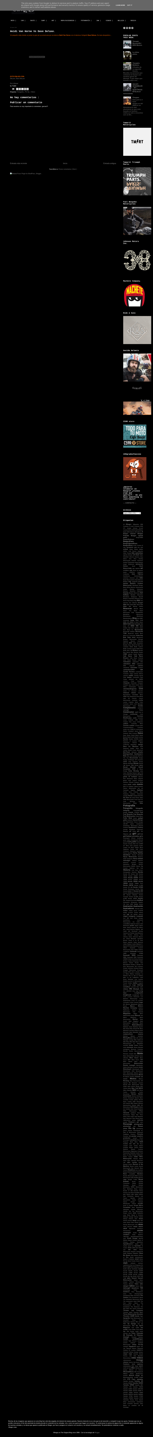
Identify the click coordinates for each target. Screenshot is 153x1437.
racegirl (126, 1145)
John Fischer (128, 935)
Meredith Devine (138, 1032)
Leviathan (127, 987)
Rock (126, 1174)
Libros (126, 989)
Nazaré (125, 1084)
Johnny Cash (138, 935)
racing (136, 1145)
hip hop (140, 868)
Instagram (132, 916)
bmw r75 (127, 626)
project (136, 1138)
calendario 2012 (130, 664)
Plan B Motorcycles (130, 1132)
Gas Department (128, 822)
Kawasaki (133, 951)
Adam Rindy (134, 549)
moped (131, 1053)
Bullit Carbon (138, 646)
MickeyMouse (128, 1038)
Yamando (126, 1400)
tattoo (132, 1286)
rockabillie (133, 1174)
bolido (137, 628)
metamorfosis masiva (133, 1034)
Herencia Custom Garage (133, 862)
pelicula (140, 1120)
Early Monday (134, 771)
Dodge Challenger (129, 759)
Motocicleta (128, 1063)
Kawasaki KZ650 (136, 953)
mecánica (132, 1030)
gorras (125, 841)
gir (131, 834)
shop (135, 1220)
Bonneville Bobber (129, 631)
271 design (128, 528)
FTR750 (137, 812)
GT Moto (126, 845)
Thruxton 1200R (129, 1316)
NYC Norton (127, 1103)
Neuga (138, 1086)
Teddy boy (138, 1290)
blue (138, 618)
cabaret (130, 654)
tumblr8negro (138, 1339)
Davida (126, 739)
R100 (141, 1142)
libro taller (140, 987)
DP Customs (139, 759)
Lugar (141, 1002)
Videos (33, 92)
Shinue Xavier (138, 1217)
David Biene (135, 735)
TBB (141, 1288)
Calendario (128, 662)
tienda (137, 1316)
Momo (136, 1047)
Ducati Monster (131, 767)
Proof (141, 1138)
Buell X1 (135, 645)
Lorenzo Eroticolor (134, 996)
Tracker (132, 1331)
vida (131, 1356)
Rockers (140, 1174)
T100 (141, 1276)
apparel (137, 568)
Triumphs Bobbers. (136, 64)
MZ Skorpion (134, 1083)
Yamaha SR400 (138, 1383)
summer (140, 1263)
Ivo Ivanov (137, 923)
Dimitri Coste (132, 750)
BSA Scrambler (138, 643)
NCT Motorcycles (134, 1084)
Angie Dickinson (129, 564)
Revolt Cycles (134, 1166)
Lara (136, 979)
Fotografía (129, 808)
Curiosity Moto (137, 723)
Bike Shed (130, 604)
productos (128, 1138)
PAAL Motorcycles (131, 1111)
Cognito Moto (134, 702)
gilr (139, 831)
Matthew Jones (128, 1026)
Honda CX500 (138, 887)
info (125, 914)
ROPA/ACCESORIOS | (68, 20)
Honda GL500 (138, 891)
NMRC (134, 1090)
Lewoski (134, 987)
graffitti (134, 842)
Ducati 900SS (139, 765)
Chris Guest (136, 685)
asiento (141, 570)
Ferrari (130, 795)
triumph (127, 1337)
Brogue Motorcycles (130, 639)
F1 (127, 786)
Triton (133, 1333)
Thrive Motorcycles (130, 1314)
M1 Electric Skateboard (130, 1004)
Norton (134, 1094)
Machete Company (131, 1008)
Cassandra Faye (138, 677)
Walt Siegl (135, 1366)
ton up (141, 1321)
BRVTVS (126, 643)
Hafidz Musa (139, 847)
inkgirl (126, 916)
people (125, 1122)
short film (140, 1220)
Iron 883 (126, 918)
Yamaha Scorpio (128, 1381)
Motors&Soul (127, 1074)
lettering (140, 985)
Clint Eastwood (131, 696)
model (131, 1045)
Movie (141, 1075)
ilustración (138, 906)
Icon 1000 (130, 904)
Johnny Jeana (128, 936)
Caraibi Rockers (129, 672)
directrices (140, 750)
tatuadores (135, 1288)
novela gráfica (134, 1099)
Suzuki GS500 (128, 1272)
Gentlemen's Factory (135, 827)
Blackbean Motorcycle (133, 614)
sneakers (127, 1234)
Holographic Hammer (130, 872)
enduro (135, 780)
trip (130, 1333)
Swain (135, 1276)
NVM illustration (138, 1101)
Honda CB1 (135, 874)
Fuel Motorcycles (129, 816)
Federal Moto (138, 792)
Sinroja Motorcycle (129, 1224)
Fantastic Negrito (130, 790)
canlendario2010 (131, 670)
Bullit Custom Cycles (130, 648)
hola (133, 870)
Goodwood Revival (137, 840)
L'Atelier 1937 (139, 972)
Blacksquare (130, 616)
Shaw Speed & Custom (135, 1215)
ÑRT (132, 1103)
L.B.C (133, 972)
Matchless (127, 1025)
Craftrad (131, 720)
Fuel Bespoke (128, 814)
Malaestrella (127, 1015)
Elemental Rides (132, 778)
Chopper (136, 97)
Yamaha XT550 (128, 1396)
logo (137, 991)
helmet (140, 858)
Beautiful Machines (136, 591)
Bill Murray (134, 606)
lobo (134, 991)
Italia (132, 923)
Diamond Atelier (129, 748)
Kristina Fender (138, 968)
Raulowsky (126, 1153)
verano (141, 1352)
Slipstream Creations (136, 1228)
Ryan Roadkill (135, 1192)
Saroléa (134, 1198)
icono (136, 904)
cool (137, 712)
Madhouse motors (131, 1010)
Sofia (135, 1234)
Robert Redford (128, 1172)
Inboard (137, 908)
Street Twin (139, 1261)
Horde (135, 900)
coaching (135, 700)
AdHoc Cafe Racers (130, 551)
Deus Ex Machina (131, 746)
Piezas (140, 1126)
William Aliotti (129, 1373)
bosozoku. (132, 635)
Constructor (129, 712)
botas (138, 635)
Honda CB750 (128, 885)
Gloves (134, 838)
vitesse (126, 1362)
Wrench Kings (135, 1375)
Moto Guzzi (134, 1058)
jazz (124, 929)
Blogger (97, 1432)
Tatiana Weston (129, 1284)
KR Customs (139, 966)
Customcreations (130, 727)
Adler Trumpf (127, 553)
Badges (125, 581)
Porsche (140, 1134)
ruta (129, 1192)
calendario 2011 (138, 661)
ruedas (141, 1189)
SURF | (44, 20)
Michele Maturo (130, 1036)
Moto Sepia (138, 1061)
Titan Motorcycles (135, 1318)
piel (135, 1126)
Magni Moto (138, 1013)
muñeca (132, 1076)
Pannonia (140, 1112)
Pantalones (127, 1114)
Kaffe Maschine (134, 946)
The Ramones (136, 1306)
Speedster (140, 1242)
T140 (125, 1278)
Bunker (141, 650)
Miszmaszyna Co (130, 1043)
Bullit (132, 646)
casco (130, 677)
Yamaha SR (138, 1381)
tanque (126, 1282)
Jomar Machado (131, 938)
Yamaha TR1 (128, 1387)
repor (129, 1160)
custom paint (139, 725)
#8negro (129, 524)
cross (135, 721)
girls (141, 836)
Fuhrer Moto (139, 816)
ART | (54, 20)
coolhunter (135, 714)
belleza (127, 595)
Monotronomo (138, 1051)
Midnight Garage (128, 1040)
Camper (140, 667)
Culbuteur (140, 721)
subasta (134, 1263)
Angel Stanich (139, 562)
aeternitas (139, 553)
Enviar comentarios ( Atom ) (68, 169)
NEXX (141, 1088)
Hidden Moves (136, 866)
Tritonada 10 (131, 1335)
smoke (140, 1230)
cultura (127, 723)
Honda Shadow (133, 894)
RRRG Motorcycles (137, 1187)
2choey (136, 528)
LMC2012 (129, 991)
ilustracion (128, 906)
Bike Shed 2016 (138, 604)
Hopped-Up (129, 900)
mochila (126, 1045)
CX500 (132, 729)
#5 (124, 524)
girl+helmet (127, 836)
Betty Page (133, 600)
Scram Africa (138, 1205)
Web (133, 1368)
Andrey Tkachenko (129, 562)
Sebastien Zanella (130, 1209)
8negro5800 (139, 537)
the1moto (140, 1308)
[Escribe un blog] (20, 89)
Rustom (136, 1190)
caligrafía (133, 665)
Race (141, 1143)
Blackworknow (127, 618)
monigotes (127, 1049)
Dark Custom (133, 733)
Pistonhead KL (138, 1130)
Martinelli (136, 1023)
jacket (132, 925)
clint (125, 696)
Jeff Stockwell (133, 931)
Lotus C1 (134, 1000)
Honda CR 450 (128, 887)
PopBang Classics (130, 1134)
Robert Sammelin (138, 1172)
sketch (140, 1226)
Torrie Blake (132, 1329)
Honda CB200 (133, 876)
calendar (140, 660)
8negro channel (130, 533)
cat (137, 679)
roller (132, 1177)
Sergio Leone (128, 1213)
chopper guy (127, 685)
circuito (140, 691)
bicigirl (140, 602)
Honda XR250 (133, 898)
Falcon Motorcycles (130, 788)
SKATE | (33, 20)
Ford (136, 799)
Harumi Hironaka (137, 855)
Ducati (136, 763)
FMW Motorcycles (128, 799)
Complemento (130, 708)
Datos (140, 733)
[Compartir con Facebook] (25, 89)
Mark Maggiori (134, 1021)
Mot (135, 1053)
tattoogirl (127, 1288)
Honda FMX (139, 889)
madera (141, 1008)
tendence (127, 1292)
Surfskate (135, 1269)
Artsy (135, 570)
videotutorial (129, 1360)
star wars (133, 1249)
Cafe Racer (128, 656)
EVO (124, 786)
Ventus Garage (134, 1352)
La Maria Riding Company (132, 974)
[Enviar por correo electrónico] (17, 89)
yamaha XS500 (128, 1392)
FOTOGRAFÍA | (86, 20)
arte (131, 570)
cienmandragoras (131, 689)
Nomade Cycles (137, 1092)
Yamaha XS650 (138, 1392)
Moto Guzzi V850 (137, 1059)
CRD (137, 720)
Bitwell (137, 608)
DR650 (125, 761)
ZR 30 (140, 1405)
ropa (125, 1179)
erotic (130, 784)
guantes (136, 845)
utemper (126, 1346)
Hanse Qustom (128, 853)
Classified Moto (137, 694)
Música (141, 1078)
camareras (126, 667)
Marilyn (136, 1019)
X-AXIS (136, 1377)
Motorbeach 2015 (137, 1069)
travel (141, 1331)
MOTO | (13, 20)
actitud (126, 549)
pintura (130, 1130)
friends (131, 812)
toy (125, 1331)
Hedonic (140, 856)
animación (139, 564)
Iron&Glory (130, 920)
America (137, 557)
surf (129, 1267)
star (125, 1249)
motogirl (132, 1065)
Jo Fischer (131, 933)
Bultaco (136, 650)
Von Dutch (136, 1362)
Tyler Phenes (133, 1341)
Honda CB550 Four (136, 883)
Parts (141, 1114)
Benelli (141, 596)
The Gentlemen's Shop (136, 1297)
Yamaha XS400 (128, 1390)
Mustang (126, 1081)
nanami (141, 1083)
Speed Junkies (132, 1240)
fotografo (139, 808)
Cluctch (135, 698)
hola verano (139, 870)
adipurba (140, 551)
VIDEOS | (109, 20)
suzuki (140, 1269)
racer (131, 1145)
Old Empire (134, 1107)
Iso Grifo (137, 922)
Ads (133, 553)
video (134, 1358)
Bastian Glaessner (136, 589)
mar (142, 1015)
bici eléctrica (133, 602)
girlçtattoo (136, 836)
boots (137, 633)
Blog (134, 618)
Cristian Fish (128, 721)
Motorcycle (130, 1073)
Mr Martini (126, 1076)
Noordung (127, 1094)
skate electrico (128, 1226)
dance (137, 731)
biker (126, 606)
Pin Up (27, 92)
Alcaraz (130, 555)
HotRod (140, 900)
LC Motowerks (137, 981)
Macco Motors (136, 1006)
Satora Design (130, 1201)
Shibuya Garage (128, 1217)
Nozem (141, 1099)
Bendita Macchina (137, 595)
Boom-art (131, 633)
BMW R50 (140, 624)
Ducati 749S (130, 765)
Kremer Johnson (128, 968)
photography (138, 1124)
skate (140, 1224)
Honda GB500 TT (128, 891)
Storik (132, 1257)
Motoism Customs (133, 1067)
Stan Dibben (139, 1247)
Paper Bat (135, 1114)
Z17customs (132, 1401)
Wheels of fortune (136, 1370)
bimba (141, 606)
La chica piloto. (136, 53)
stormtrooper (139, 1257)
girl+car (140, 834)
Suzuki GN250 (138, 1270)
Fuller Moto (128, 818)
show (125, 1222)
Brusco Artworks (137, 641)
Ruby (136, 1189)
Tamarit (134, 1278)
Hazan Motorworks (130, 857)
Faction (140, 786)
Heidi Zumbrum (128, 858)
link (141, 989)
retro (129, 1162)
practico (140, 1136)
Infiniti (141, 912)
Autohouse (128, 576)
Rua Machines (128, 1189)
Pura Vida (140, 1140)
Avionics (133, 578)
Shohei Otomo (128, 1220)
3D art (130, 530)
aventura (126, 578)
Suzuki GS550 (138, 1272)
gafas (125, 820)
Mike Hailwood (138, 1040)
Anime (127, 566)
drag (130, 761)
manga (133, 1015)
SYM (138, 1276)
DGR (141, 746)
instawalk (139, 916)
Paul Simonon (127, 1118)
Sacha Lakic (130, 1194)
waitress (140, 1364)
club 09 (127, 698)
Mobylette (140, 1043)
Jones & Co (133, 940)
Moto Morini (128, 1061)
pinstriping (139, 1128)
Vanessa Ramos (131, 1348)
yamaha (140, 1379)
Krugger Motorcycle (130, 970)
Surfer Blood (127, 1269)
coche (141, 700)
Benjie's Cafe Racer (129, 598)
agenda (125, 555)
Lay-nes (130, 981)
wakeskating (127, 1366)
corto (135, 718)
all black (136, 555)
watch (141, 1366)
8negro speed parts (133, 536)
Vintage (139, 1360)
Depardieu (134, 744)
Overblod (140, 1109)
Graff (129, 842)
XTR (125, 1379)
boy (141, 635)
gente (133, 824)
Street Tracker (132, 1261)
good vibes (127, 840)
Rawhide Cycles (135, 1153)
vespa (126, 1354)
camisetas (134, 667)
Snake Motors (138, 1232)
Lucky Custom (134, 1002)
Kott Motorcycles (129, 966)
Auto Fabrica (137, 574)
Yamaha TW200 (138, 1387)
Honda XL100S (134, 896)
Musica (134, 1079)
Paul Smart (136, 1118)
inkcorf (141, 914)
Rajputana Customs (137, 1151)
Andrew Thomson (137, 560)
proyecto (134, 1140)
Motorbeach (127, 1069)
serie (135, 1213)
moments (130, 1047)
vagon (138, 1346)
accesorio (130, 547)
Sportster (138, 1246)
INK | (98, 20)
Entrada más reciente (18, 163)
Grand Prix (140, 841)
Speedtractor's (129, 1244)
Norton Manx (139, 1098)
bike (125, 604)
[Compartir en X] (22, 89)
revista (135, 1162)
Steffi (125, 1253)
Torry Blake (139, 1329)
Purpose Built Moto (131, 1142)
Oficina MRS (136, 1105)
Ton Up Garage (130, 1324)
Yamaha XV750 (138, 1398)
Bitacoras (128, 608)
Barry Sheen (127, 587)
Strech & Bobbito (129, 1259)
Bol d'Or (131, 628)
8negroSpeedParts (130, 543)
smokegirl (128, 1232)
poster (134, 1136)
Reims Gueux (128, 1156)
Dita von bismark (132, 756)
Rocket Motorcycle (129, 1175)
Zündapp (126, 1407)
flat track (133, 797)
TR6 (128, 1331)
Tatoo (137, 1284)
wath (124, 1368)
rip (137, 1170)
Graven (125, 843)
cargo (132, 673)
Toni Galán (136, 1327)
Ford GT (140, 799)
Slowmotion (130, 1230)
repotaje (134, 1160)
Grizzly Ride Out (133, 843)
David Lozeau (139, 737)
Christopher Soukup (136, 686)
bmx (141, 626)
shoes (141, 1218)
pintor (125, 1130)
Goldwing (140, 838)
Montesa (126, 1053)
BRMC (134, 637)
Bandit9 (140, 581)
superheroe (126, 1265)
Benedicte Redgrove (131, 596)
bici (139, 600)
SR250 (130, 1247)
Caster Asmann (129, 679)
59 (138, 530)
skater (135, 1226)
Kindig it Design (136, 964)
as (138, 570)
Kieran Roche (135, 962)
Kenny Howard (138, 959)
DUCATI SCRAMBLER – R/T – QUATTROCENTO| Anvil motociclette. (132, 88)
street (137, 1259)
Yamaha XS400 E (138, 1390)
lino (124, 991)
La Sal (133, 975)
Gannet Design (138, 820)
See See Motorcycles (136, 1211)
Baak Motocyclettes (129, 579)
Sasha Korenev (137, 1200)
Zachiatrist (140, 1401)
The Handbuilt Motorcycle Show (133, 1299)
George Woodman (130, 829)
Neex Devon (132, 1086)
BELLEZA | (122, 20)
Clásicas (127, 693)
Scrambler (127, 1207)
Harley (135, 853)
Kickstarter (135, 961)
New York (135, 1088)
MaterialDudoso (137, 1025)
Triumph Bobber (137, 1337)
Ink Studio (135, 914)
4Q (136, 530)
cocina (126, 702)
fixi (124, 797)
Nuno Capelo (128, 1101)
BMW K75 (126, 622)
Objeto (136, 1103)
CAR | (23, 20)
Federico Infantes (130, 794)
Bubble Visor (127, 645)
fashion (140, 790)
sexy (125, 1215)
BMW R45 (134, 624)
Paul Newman (139, 1116)
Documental (134, 758)
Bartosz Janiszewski (137, 587)
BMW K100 (139, 620)
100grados (136, 524)
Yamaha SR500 (129, 1385)
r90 (138, 1143)
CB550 (141, 679)
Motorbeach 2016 (129, 1071)
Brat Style (127, 637)
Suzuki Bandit (128, 1270)
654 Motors (138, 532)
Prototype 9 (127, 1140)
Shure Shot (131, 1222)
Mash (141, 1023)
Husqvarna (127, 902)
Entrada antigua (109, 163)
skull (126, 1228)
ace (136, 547)
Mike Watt (133, 1041)
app (133, 568)
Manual (138, 1015)
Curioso (126, 725)
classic (134, 693)
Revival (141, 1162)
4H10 (133, 530)
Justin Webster (137, 944)
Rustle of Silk (128, 1190)
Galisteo (130, 820)
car (141, 669)
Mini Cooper (139, 1041)
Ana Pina (134, 558)
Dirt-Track (127, 752)
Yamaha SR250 (128, 1383)
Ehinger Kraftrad (132, 774)
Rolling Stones (138, 1177)
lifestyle (136, 989)
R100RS (126, 1143)
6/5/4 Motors (131, 532)
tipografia (126, 1318)
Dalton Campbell (129, 731)
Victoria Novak (138, 1354)
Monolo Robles (128, 1051)
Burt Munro (127, 652)
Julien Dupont (127, 944)
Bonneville (139, 630)
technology (128, 1290)
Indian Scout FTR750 (136, 910)
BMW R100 (127, 624)
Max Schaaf (133, 1028)
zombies (134, 1405)
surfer (141, 1267)
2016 (141, 526)
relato (136, 1156)
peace (134, 1120)
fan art (140, 788)
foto (141, 803)
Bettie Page (126, 600)
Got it (129, 5)
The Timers (133, 1308)
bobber (125, 628)
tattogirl (126, 1286)
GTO (132, 845)
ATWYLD (133, 572)
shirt (137, 1218)
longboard (127, 995)
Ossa (136, 1109)
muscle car (139, 1076)
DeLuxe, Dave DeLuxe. (17, 78)
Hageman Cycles (129, 849)
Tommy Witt (134, 1321)
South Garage (133, 1238)
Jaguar (137, 925)
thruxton (140, 1314)
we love (128, 1368)
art (141, 568)
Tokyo (135, 1320)
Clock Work (139, 696)
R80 (135, 1143)
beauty (126, 593)
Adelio (141, 549)
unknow (134, 1342)
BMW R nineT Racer (136, 622)
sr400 (134, 1247)
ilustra (141, 904)
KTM (129, 972)
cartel (131, 675)
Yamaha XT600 (138, 1396)
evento (140, 784)
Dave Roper (127, 735)
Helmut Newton (137, 860)
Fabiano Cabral (134, 786)
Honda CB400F (133, 879)
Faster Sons (128, 792)
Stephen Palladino (133, 1253)
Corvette (140, 718)
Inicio (65, 163)
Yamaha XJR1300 (138, 1389)
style (127, 1263)
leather (135, 983)
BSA (131, 643)
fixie (128, 797)
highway (133, 868)
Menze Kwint (139, 1030)
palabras (134, 1112)
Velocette (126, 1352)
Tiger (141, 1316)
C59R (125, 654)
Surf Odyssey (135, 1267)
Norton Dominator (137, 1096)
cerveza (127, 681)
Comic (140, 706)
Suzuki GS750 (128, 1274)
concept (131, 710)
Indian (126, 910)
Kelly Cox (131, 959)
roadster (140, 1170)
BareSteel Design (138, 585)
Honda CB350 (133, 878)
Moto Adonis (127, 1056)
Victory (126, 1356)
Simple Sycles (139, 1222)
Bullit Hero (140, 648)
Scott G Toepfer (128, 1205)
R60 (131, 1143)
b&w (141, 578)
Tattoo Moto (139, 1286)
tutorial (125, 1341)
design (140, 744)
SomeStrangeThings (137, 1236)
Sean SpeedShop (137, 1207)
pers (141, 1122)
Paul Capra (131, 1116)
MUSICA (133, 20)
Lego (134, 985)
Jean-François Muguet (133, 929)
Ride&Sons (132, 1170)
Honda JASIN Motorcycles (131, 893)
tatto (141, 1284)
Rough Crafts (133, 1179)
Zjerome (137, 1403)
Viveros (131, 1362)
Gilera (135, 831)
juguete (130, 942)
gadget (140, 818)
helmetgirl (127, 860)
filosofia (140, 795)
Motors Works (138, 1073)
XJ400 (141, 1377)
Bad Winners (139, 579)
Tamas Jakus (138, 1280)
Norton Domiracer (129, 1098)
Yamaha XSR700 (128, 1394)
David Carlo (131, 737)
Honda (140, 872)
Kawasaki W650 (130, 955)
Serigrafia (140, 1213)
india (141, 908)
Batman (126, 591)
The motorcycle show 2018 (132, 1301)
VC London (133, 1350)
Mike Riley (126, 1041)
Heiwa (135, 858)
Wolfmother (139, 1373)
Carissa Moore (138, 673)
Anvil (135, 566)
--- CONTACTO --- (129, 503)
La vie (130, 977)
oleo (132, 1109)
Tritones (140, 1335)
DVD (134, 769)
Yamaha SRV (139, 1385)
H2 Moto (131, 847)
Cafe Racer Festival (136, 658)
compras (140, 708)
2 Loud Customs (134, 526)
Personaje (128, 1124)
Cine (141, 689)
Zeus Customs (128, 1403)
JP (139, 940)
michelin (140, 1036)
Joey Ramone (139, 933)
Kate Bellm (135, 949)
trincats (126, 1333)
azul (138, 578)
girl (135, 833)
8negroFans (128, 541)
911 (135, 545)
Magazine (128, 1013)
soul (125, 1238)
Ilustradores (129, 908)
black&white (139, 612)
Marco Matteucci (131, 1017)
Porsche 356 (127, 1136)
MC (138, 1028)
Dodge (141, 758)
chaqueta (127, 683)
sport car (131, 1246)
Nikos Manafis (127, 1090)
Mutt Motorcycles (135, 1080)
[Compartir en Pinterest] (27, 89)
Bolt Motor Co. (129, 629)
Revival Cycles (128, 1164)
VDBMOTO (140, 1350)
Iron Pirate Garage (136, 918)
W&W (134, 1364)
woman (126, 1375)
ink (128, 914)
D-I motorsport (138, 729)
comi (135, 706)
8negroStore (128, 545)
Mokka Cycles (138, 1045)
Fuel (141, 812)
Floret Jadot (139, 797)
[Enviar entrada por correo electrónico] (13, 89)
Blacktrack (140, 616)
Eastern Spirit (137, 773)
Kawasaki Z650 (132, 957)
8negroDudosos (128, 539)
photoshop (128, 1126)
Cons (141, 710)
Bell (141, 593)
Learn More (120, 5)
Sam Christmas (129, 1196)
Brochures (140, 637)
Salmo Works (139, 1194)
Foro (136, 803)
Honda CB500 (133, 881)
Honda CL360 (138, 885)
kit (142, 964)
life (131, 989)
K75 (128, 946)
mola (125, 1047)
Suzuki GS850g (138, 1274)
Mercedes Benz (128, 1032)
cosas (125, 720)
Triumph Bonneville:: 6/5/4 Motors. (137, 43)
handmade (140, 851)
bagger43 (135, 581)
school (135, 1203)
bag (130, 581)
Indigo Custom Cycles (131, 912)
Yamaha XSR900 (138, 1394)
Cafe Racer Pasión (130, 660)
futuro (135, 818)
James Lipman (132, 927)
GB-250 (126, 824)
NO (138, 1090)
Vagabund (133, 1346)
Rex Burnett (135, 1168)
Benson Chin (139, 598)
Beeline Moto (133, 593)
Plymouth (140, 1132)
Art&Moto (126, 570)
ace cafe (140, 547)
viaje (131, 1354)
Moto (140, 1053)
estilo (134, 784)
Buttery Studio (138, 652)
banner (126, 583)
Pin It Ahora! (14, 83)
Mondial (140, 1047)
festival (135, 795)
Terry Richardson (137, 1291)
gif (131, 831)
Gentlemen (139, 824)
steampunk (139, 1251)
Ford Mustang (131, 801)
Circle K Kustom (130, 691)
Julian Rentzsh (138, 942)
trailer (137, 1331)
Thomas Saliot (128, 1312)
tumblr (128, 1339)
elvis (130, 780)
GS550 (141, 843)
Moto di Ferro (135, 1056)
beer (138, 593)
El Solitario (134, 776)
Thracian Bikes (138, 1312)
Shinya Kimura (129, 1218)
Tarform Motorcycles (136, 1282)
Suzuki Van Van (128, 1276)
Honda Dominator (129, 889)
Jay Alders (139, 927)
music (126, 1079)
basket (126, 589)
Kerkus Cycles (127, 961)
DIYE (139, 756)
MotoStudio (135, 1074)
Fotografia (20, 92)
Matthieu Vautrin (138, 1026)
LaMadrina (136, 977)
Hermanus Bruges (131, 864)
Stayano (133, 1251)
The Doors (137, 1295)
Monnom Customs (137, 1049)
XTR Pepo (132, 1379)
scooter (140, 1203)
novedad (126, 1099)
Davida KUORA (134, 739)
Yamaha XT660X (128, 1398)
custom (132, 725)
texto (126, 1293)
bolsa (141, 628)
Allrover (132, 557)
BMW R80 (135, 626)
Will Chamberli (138, 1371)
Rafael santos (134, 1147)
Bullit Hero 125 (128, 650)
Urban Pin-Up (137, 1344)
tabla (129, 1278)
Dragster (136, 761)
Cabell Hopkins (138, 654)
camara (140, 665)
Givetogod (127, 838)
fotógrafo (128, 810)
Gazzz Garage (138, 822)
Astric (126, 572)
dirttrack (135, 752)
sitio (136, 1224)
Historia (127, 870)
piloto (125, 1128)
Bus (132, 652)
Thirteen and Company (133, 1310)
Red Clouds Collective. (136, 1155)
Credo (141, 720)
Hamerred (133, 851)
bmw (133, 620)
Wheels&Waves (128, 1372)
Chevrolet (134, 683)
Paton (125, 1116)
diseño (140, 752)
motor (141, 1067)
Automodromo (138, 576)
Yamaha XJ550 (128, 1389)
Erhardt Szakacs (134, 782)
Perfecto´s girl (134, 1122)
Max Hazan (126, 1028)
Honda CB (127, 874)
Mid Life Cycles (138, 1038)
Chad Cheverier (137, 681)
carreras (126, 675)
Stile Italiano (135, 1255)
